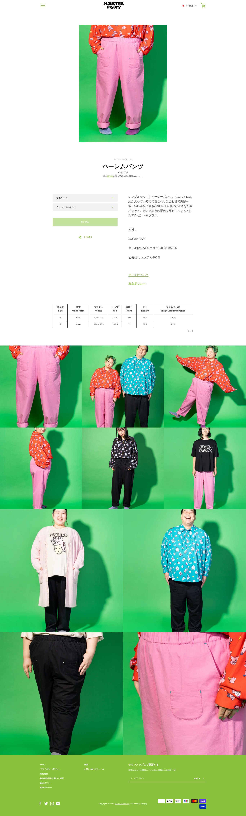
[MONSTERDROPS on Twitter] (46, 803)
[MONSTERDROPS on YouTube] (58, 803)
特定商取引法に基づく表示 (52, 778)
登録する (197, 778)
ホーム (43, 764)
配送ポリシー (46, 787)
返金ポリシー (137, 283)
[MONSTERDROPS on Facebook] (40, 803)
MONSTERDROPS (122, 803)
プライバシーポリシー (50, 769)
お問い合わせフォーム (94, 769)
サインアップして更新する (143, 764)
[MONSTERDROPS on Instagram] (52, 803)
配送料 (110, 176)
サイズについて (138, 275)
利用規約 (44, 774)
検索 (86, 764)
